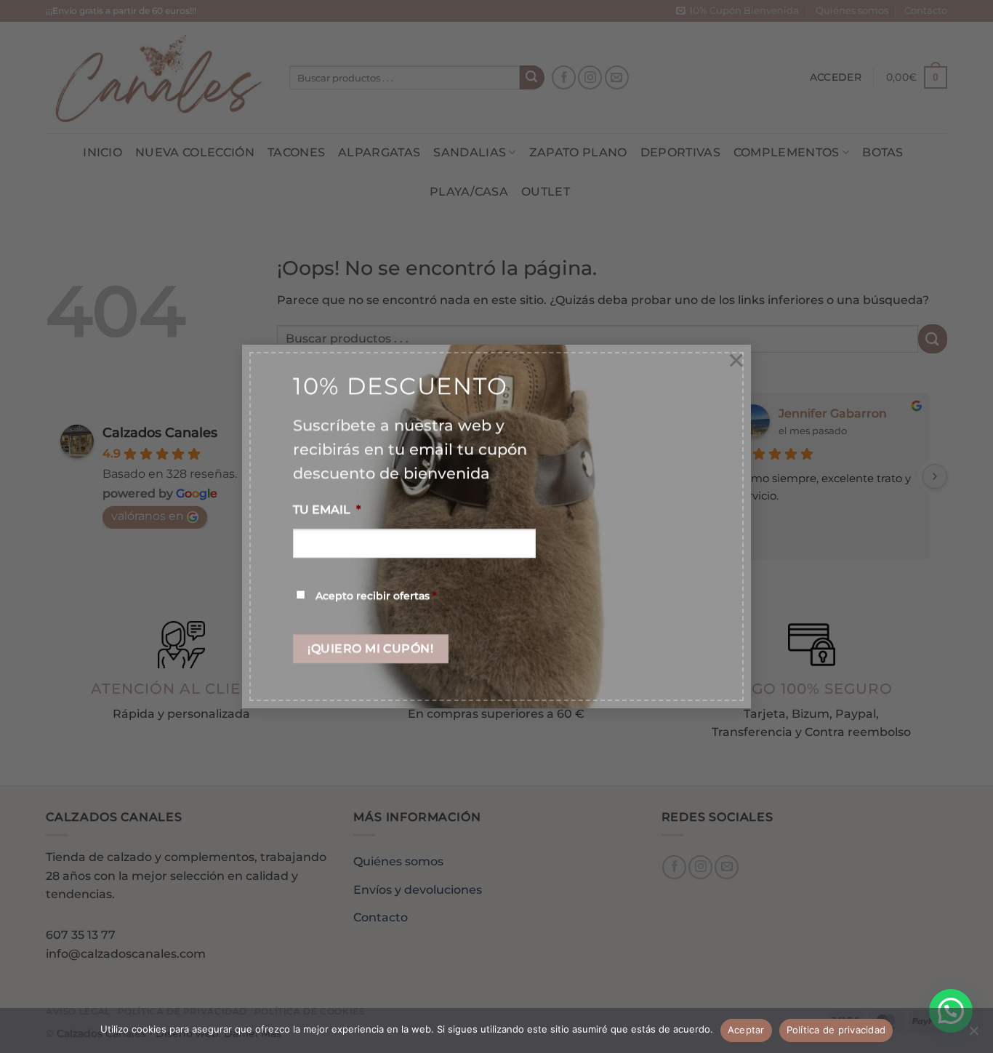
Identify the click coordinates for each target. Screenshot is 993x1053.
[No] (973, 1034)
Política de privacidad (836, 1030)
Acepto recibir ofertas (376, 595)
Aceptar (746, 1030)
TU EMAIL (327, 510)
